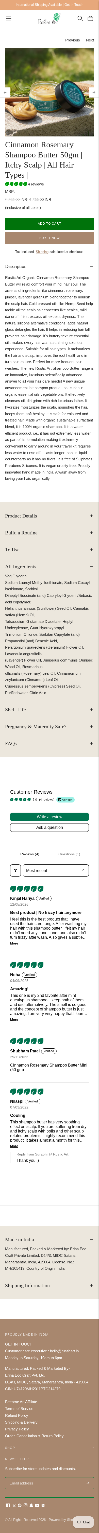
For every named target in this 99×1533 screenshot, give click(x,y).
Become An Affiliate (21, 1402)
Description (15, 266)
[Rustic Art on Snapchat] (31, 1506)
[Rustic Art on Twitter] (14, 1506)
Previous (72, 40)
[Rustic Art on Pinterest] (20, 1506)
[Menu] (8, 18)
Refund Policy (16, 1415)
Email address (20, 1477)
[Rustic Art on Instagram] (25, 1506)
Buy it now (49, 238)
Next (90, 40)
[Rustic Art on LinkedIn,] (43, 1506)
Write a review (49, 817)
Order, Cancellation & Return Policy (34, 1436)
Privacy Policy (17, 1429)
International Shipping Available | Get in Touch (49, 5)
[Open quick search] (80, 18)
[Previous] (5, 92)
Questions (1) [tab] (69, 854)
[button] (16, 184)
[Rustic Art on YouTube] (37, 1506)
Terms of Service (19, 1408)
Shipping (42, 252)
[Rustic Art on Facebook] (8, 1506)
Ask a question (49, 827)
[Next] (94, 92)
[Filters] (15, 870)
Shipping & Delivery (21, 1422)
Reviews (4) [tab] (29, 854)
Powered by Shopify (63, 1520)
